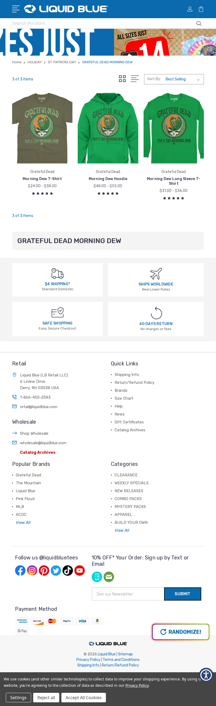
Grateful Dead (28, 475)
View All (23, 522)
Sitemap (125, 654)
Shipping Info (127, 374)
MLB (20, 506)
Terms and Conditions (121, 659)
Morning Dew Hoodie (108, 179)
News (120, 414)
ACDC (21, 514)
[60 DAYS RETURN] (156, 313)
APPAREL (123, 514)
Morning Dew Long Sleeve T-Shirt (173, 181)
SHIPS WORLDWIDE (156, 284)
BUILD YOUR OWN (131, 522)
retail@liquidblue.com (38, 406)
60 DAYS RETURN (156, 324)
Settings (18, 697)
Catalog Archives (38, 452)
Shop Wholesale (34, 433)
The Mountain (28, 483)
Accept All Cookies (84, 697)
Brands (121, 390)
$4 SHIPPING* (57, 284)
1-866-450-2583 (35, 397)
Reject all (46, 697)
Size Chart (124, 398)
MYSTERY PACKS (130, 506)
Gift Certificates (129, 422)
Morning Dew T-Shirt (42, 179)
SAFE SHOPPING (57, 323)
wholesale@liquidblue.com (43, 443)
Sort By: (154, 79)
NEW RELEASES (129, 491)
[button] (206, 675)
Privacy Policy (88, 659)
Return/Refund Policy (134, 382)
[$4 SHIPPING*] (57, 273)
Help (119, 406)
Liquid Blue (25, 491)
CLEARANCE (126, 475)
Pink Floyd (25, 498)
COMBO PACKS (128, 498)
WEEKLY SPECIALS (132, 483)
